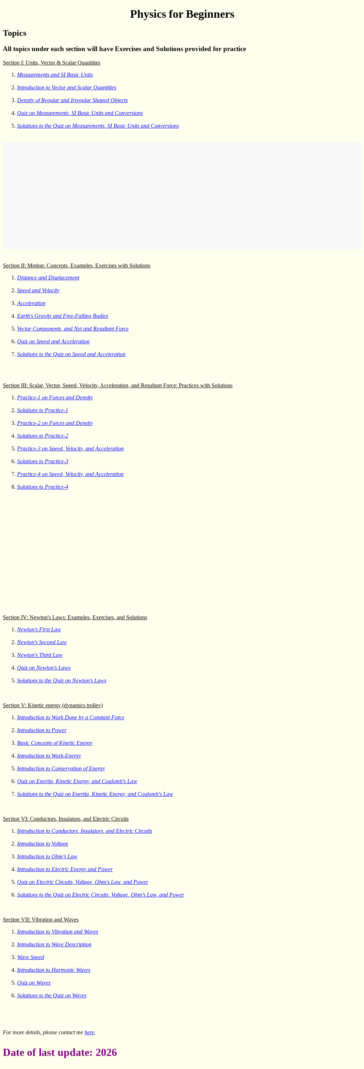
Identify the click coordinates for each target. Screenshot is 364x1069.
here (89, 1032)
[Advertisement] (182, 195)
